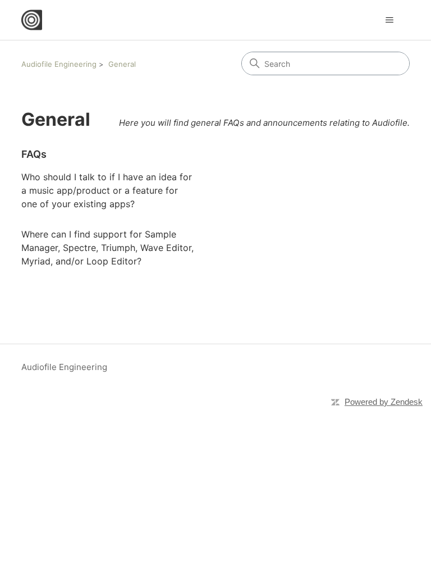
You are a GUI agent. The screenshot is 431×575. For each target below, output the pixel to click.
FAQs (34, 154)
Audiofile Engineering (59, 64)
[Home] (31, 20)
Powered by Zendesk (384, 402)
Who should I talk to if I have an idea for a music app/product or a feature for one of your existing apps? (106, 190)
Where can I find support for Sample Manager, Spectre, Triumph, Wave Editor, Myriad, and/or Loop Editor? (107, 248)
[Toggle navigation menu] (390, 20)
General (122, 64)
